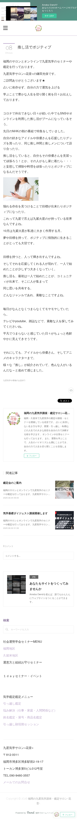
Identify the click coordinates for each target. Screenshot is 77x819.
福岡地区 (9, 648)
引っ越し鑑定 (12, 703)
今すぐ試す (49, 15)
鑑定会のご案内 (12, 482)
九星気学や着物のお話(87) (14, 380)
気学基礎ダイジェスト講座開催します (25, 513)
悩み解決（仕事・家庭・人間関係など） (30, 710)
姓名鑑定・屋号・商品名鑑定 (22, 717)
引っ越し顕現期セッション (21, 724)
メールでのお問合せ (16, 782)
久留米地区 (10, 655)
